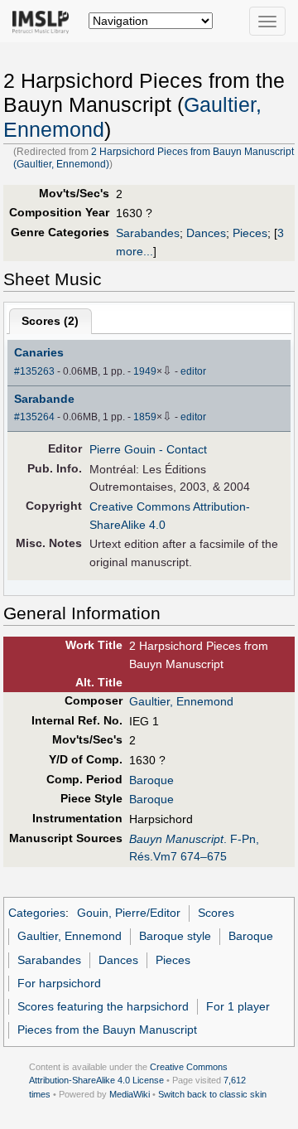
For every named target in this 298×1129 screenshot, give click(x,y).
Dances (206, 233)
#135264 (34, 417)
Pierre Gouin (122, 449)
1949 (144, 371)
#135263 (34, 371)
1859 (144, 417)
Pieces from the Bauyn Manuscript (107, 1029)
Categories (36, 912)
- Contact (183, 449)
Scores (216, 912)
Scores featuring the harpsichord (103, 1006)
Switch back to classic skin (212, 1094)
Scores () (50, 320)
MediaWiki (129, 1094)
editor (193, 371)
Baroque (151, 780)
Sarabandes (148, 233)
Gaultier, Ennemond (181, 701)
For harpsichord (59, 983)
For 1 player (238, 1006)
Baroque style (175, 935)
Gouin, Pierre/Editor (128, 912)
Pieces (250, 233)
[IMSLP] (44, 20)
